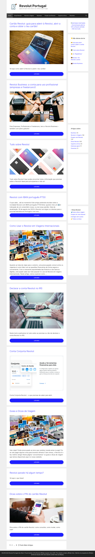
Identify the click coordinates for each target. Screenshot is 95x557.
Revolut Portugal (32, 6)
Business (39, 15)
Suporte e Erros (62, 15)
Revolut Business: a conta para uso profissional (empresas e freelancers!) (34, 86)
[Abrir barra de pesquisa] (86, 15)
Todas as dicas (76, 219)
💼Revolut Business (77, 63)
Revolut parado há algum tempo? (27, 472)
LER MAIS (36, 74)
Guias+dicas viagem (78, 212)
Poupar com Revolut (50, 15)
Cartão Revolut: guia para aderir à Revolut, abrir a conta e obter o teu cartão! (35, 25)
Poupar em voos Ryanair (78, 214)
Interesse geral (75, 146)
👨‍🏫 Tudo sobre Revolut (77, 50)
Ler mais (36, 215)
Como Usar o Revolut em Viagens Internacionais (34, 226)
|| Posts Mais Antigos (25, 545)
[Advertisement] (78, 98)
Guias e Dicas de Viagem (22, 411)
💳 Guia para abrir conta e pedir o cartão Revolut (77, 44)
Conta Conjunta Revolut (22, 351)
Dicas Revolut (17, 15)
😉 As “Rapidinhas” (76, 54)
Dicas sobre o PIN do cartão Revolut (28, 494)
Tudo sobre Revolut (19, 144)
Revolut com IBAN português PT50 (27, 197)
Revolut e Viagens (29, 15)
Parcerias (72, 15)
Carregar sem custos (77, 216)
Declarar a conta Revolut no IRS (26, 288)
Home (9, 15)
